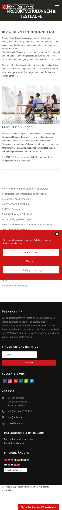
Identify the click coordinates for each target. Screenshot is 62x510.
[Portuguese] (8, 465)
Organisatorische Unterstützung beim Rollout (24, 194)
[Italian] (21, 460)
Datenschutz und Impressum (18, 439)
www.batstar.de (16, 423)
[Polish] (5, 465)
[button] (57, 234)
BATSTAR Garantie (11, 209)
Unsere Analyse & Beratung (15, 204)
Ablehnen (31, 261)
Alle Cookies (31, 252)
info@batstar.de (16, 417)
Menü (56, 7)
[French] (15, 460)
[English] (11, 460)
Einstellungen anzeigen (31, 270)
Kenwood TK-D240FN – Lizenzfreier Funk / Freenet (27, 224)
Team (4, 280)
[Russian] (11, 465)
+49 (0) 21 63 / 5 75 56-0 (20, 411)
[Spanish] (15, 465)
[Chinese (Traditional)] (5, 460)
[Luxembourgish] (27, 460)
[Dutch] (8, 460)
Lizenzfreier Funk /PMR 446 (15, 229)
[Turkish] (18, 465)
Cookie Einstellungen (14, 443)
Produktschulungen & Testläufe (17, 214)
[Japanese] (24, 460)
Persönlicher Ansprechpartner (16, 199)
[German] (18, 460)
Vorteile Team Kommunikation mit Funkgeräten (25, 188)
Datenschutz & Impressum (15, 285)
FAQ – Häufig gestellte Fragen (16, 219)
